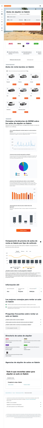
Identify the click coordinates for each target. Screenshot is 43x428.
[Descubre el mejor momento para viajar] (1, 22)
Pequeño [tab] (17, 251)
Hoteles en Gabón (27, 384)
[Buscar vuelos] (1, 9)
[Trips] (1, 25)
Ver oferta (14, 84)
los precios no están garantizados (31, 399)
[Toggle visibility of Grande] (26, 175)
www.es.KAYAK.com (9, 392)
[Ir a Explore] (1, 17)
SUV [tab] (27, 251)
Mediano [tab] (22, 251)
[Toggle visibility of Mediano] (18, 175)
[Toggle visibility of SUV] (25, 173)
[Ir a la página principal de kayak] (7, 6)
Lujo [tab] (30, 251)
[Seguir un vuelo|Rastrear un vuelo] (1, 19)
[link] (23, 230)
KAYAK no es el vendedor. (12, 402)
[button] (2, 6)
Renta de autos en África (19, 392)
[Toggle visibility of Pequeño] (18, 173)
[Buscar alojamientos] (1, 12)
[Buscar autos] (1, 14)
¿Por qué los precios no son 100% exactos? (15, 406)
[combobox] (12, 14)
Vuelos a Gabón (10, 384)
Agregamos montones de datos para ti (14, 404)
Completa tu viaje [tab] (10, 377)
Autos (14, 392)
